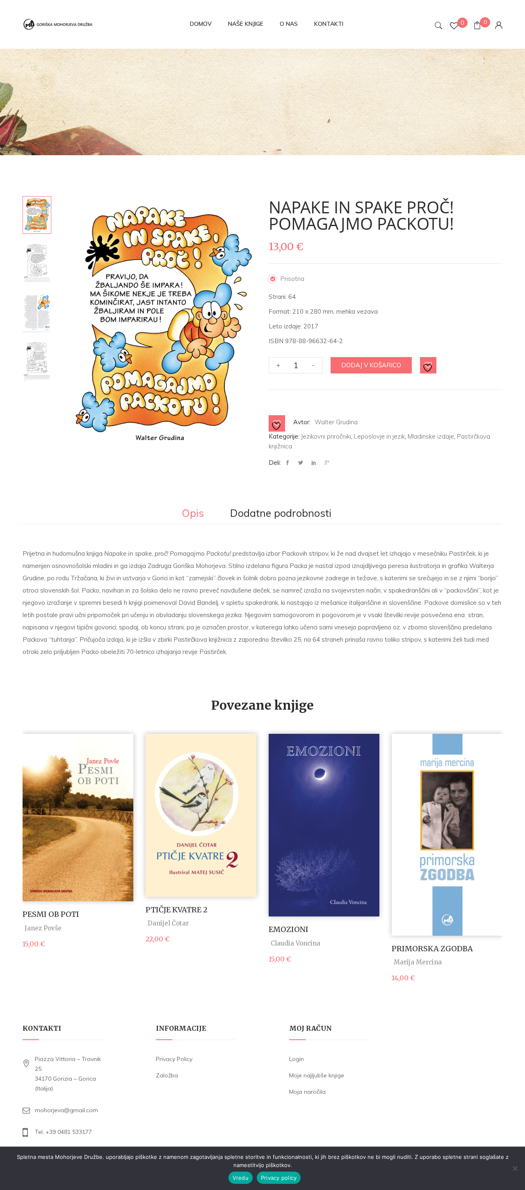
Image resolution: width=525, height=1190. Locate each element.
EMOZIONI (288, 929)
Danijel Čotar (168, 923)
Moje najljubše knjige (316, 1075)
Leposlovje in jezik (379, 436)
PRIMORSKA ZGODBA (432, 948)
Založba (167, 1075)
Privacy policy (279, 1177)
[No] (515, 1168)
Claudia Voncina (295, 943)
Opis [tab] (193, 513)
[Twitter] (300, 463)
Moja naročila (307, 1091)
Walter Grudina (336, 422)
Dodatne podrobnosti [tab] (280, 513)
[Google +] (326, 463)
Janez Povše (43, 928)
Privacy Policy (174, 1059)
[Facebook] (289, 463)
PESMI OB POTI (51, 914)
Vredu (241, 1177)
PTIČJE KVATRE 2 (177, 909)
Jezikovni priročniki (326, 436)
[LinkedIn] (313, 463)
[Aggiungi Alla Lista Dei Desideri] (428, 365)
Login (296, 1059)
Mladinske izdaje (431, 436)
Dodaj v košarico (371, 365)
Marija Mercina (418, 962)
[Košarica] (477, 26)
